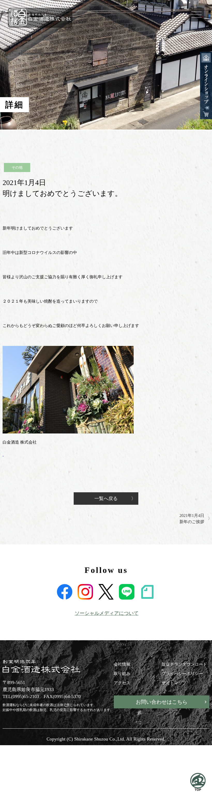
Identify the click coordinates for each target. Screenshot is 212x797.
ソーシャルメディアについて (107, 613)
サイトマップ (174, 683)
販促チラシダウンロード (184, 664)
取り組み (122, 673)
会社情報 (122, 664)
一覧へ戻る (106, 498)
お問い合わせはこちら (161, 702)
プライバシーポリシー (182, 673)
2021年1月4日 (191, 518)
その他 (17, 167)
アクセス (122, 683)
